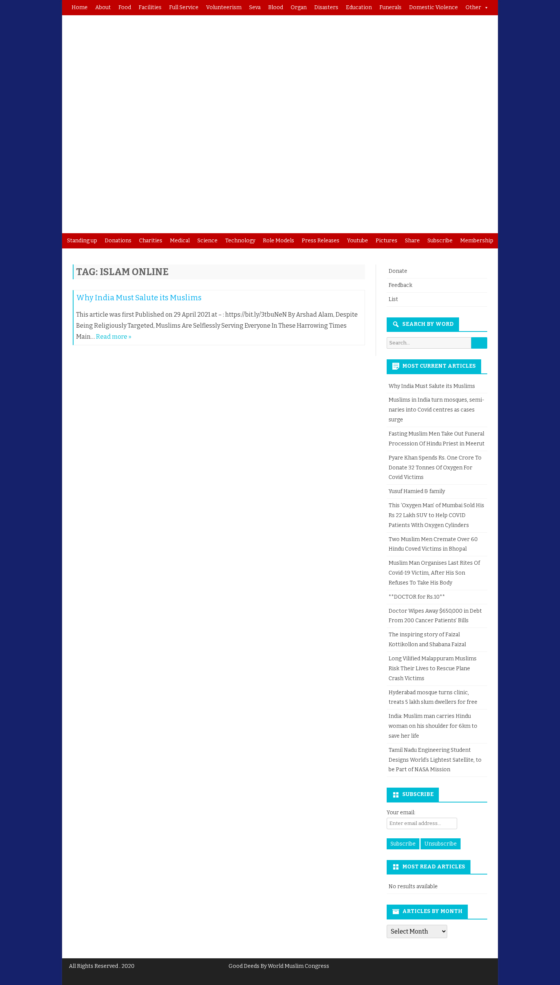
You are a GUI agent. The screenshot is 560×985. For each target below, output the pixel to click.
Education (359, 7)
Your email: (401, 812)
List (393, 299)
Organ (299, 7)
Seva (255, 7)
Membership (476, 240)
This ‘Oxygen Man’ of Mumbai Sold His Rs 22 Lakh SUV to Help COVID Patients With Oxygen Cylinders (436, 515)
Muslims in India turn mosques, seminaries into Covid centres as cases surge (436, 410)
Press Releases (320, 240)
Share (412, 240)
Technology (240, 240)
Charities (150, 240)
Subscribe (440, 240)
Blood (275, 7)
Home (80, 7)
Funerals (390, 7)
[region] (280, 124)
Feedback (400, 285)
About (103, 7)
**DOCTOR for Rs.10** (417, 597)
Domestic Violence (433, 7)
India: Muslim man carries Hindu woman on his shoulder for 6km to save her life (433, 726)
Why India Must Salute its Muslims (139, 297)
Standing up (82, 240)
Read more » (113, 336)
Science (207, 240)
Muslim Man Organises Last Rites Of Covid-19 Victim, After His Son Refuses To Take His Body (434, 573)
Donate (398, 271)
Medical (180, 240)
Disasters (326, 7)
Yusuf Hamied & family (417, 491)
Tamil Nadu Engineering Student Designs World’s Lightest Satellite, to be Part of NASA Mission (435, 760)
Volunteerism (224, 7)
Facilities (150, 7)
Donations (118, 240)
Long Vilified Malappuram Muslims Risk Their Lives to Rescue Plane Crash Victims (433, 668)
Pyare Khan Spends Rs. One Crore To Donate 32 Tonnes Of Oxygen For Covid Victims (435, 468)
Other (473, 7)
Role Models (278, 240)
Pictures (386, 240)
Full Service (183, 7)
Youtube (357, 240)
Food (124, 7)
